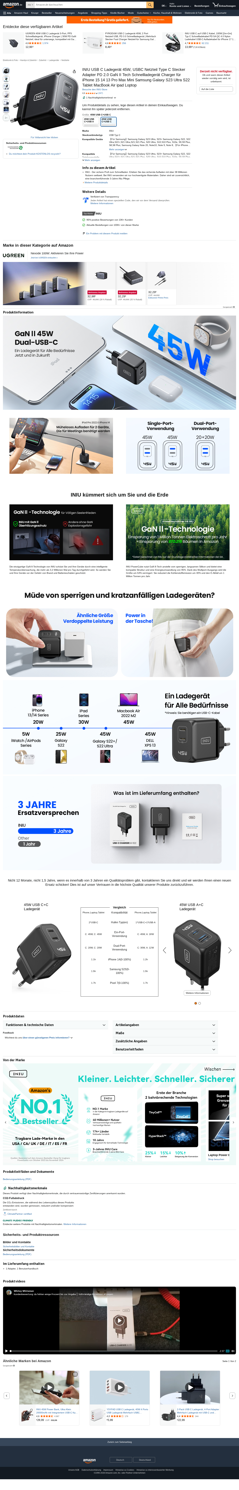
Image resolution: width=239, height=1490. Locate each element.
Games (209, 13)
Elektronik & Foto (193, 13)
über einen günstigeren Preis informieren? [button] (46, 1037)
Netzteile (65, 60)
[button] (7, 13)
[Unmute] (233, 1351)
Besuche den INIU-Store (94, 89)
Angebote (83, 13)
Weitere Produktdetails (96, 182)
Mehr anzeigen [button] (117, 149)
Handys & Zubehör (28, 60)
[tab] (195, 1003)
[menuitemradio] (227, 1351)
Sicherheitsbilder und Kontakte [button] (18, 1246)
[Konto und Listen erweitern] (190, 6)
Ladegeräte (54, 60)
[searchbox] (90, 5)
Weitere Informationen (101, 203)
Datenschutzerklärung (91, 1470)
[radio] (6, 71)
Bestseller (47, 13)
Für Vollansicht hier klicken (44, 137)
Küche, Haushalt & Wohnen (167, 13)
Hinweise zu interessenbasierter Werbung (155, 1470)
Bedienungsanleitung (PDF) (17, 1179)
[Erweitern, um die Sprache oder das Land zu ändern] (165, 6)
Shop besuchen (216, 1159)
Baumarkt (221, 13)
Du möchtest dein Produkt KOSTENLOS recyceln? (35, 153)
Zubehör (42, 60)
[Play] (5, 1351)
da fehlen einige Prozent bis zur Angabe (55, 1294)
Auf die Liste (207, 89)
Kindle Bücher (117, 13)
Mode (131, 13)
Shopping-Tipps (99, 13)
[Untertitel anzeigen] (75, 1374)
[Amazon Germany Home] (89, 1461)
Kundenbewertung (23, 1294)
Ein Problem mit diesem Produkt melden (106, 233)
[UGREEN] (44, 283)
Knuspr (35, 13)
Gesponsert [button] (227, 307)
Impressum (108, 1470)
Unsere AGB (73, 1470)
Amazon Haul (21, 13)
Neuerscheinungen (65, 13)
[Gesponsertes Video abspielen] (49, 1387)
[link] (51, 47)
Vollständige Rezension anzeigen (96, 1294)
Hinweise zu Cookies (124, 1470)
